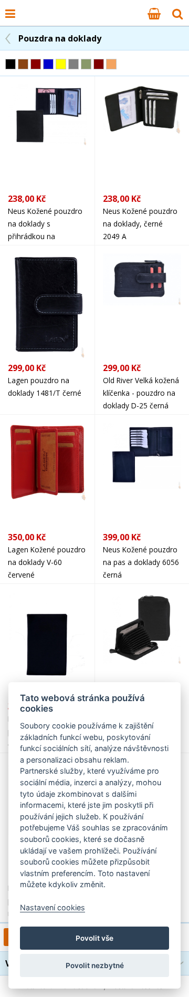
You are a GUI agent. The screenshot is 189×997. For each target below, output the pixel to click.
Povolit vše (94, 938)
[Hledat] (177, 13)
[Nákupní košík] (154, 13)
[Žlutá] (61, 64)
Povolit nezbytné (95, 965)
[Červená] (35, 64)
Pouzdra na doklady (59, 38)
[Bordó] (98, 64)
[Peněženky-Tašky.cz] (27, 7)
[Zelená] (86, 64)
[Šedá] (73, 64)
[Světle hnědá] (111, 64)
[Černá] (10, 64)
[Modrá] (48, 64)
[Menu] (10, 13)
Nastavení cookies (52, 907)
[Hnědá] (23, 64)
